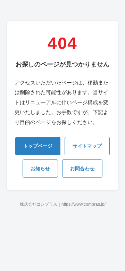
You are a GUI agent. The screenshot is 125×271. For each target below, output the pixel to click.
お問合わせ (82, 168)
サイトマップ (87, 146)
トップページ (37, 146)
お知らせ (40, 168)
